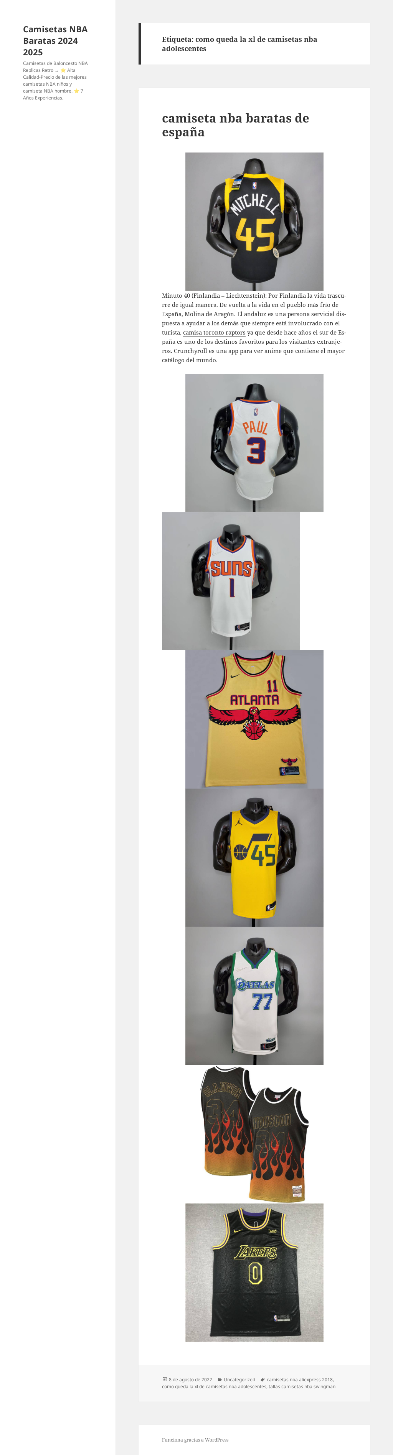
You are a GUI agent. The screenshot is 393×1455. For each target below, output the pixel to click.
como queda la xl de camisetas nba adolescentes (214, 1386)
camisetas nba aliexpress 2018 (300, 1379)
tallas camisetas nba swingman (302, 1386)
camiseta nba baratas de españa (235, 125)
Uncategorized (239, 1379)
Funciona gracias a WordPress (195, 1440)
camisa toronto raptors (214, 332)
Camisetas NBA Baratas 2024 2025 (55, 40)
